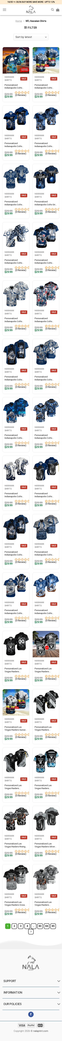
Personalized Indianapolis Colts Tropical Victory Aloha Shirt (15, 145)
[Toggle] (59, 981)
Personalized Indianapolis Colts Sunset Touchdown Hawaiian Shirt (14, 86)
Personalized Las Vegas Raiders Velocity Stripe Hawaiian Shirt (13, 787)
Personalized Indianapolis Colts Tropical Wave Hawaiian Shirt (43, 320)
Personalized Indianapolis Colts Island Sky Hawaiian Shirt (14, 495)
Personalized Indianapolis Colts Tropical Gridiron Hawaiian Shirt (13, 612)
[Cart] (57, 9)
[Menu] (4, 10)
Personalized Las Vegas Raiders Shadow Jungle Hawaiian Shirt (43, 903)
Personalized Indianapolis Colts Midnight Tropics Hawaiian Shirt (13, 320)
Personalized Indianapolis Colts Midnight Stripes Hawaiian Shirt (13, 261)
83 (40, 926)
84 (46, 926)
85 (53, 926)
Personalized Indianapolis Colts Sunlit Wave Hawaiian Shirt (45, 553)
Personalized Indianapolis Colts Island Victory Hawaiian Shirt (16, 437)
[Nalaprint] (31, 9)
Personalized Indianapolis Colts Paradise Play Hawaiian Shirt (13, 553)
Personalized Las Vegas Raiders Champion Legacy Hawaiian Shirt (43, 728)
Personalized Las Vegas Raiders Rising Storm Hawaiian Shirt (15, 845)
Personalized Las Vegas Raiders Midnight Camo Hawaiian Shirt (13, 670)
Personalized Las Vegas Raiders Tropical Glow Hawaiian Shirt (43, 787)
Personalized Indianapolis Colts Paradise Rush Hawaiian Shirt (43, 495)
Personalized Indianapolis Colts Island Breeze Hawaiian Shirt (43, 261)
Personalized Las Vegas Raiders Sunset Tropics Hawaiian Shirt (15, 728)
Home (18, 21)
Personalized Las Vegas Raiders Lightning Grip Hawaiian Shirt (43, 670)
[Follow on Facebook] (31, 1014)
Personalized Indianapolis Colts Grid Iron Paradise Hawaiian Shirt (46, 203)
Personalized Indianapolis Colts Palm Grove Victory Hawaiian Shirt (44, 86)
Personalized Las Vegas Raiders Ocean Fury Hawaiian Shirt (15, 903)
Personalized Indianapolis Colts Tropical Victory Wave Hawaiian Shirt (45, 145)
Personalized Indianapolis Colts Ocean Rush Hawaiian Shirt (45, 612)
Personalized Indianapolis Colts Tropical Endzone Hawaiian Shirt (43, 437)
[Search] (52, 9)
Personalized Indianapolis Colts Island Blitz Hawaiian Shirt (14, 378)
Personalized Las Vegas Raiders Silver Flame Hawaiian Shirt (45, 845)
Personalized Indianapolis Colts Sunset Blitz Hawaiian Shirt (45, 378)
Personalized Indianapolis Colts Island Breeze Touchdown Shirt (13, 203)
